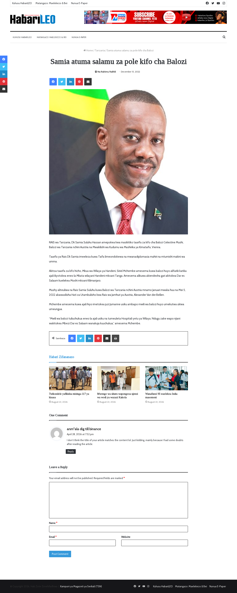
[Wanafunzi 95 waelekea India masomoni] (166, 378)
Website (125, 536)
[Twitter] (62, 81)
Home (89, 50)
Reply (71, 451)
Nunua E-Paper (79, 3)
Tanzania (100, 50)
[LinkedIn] (70, 81)
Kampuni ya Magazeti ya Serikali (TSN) (81, 586)
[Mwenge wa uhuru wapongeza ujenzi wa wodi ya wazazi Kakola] (118, 378)
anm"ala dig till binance (84, 429)
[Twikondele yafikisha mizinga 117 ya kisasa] (70, 378)
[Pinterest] (79, 81)
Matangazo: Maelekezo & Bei (51, 3)
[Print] (115, 338)
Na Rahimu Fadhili (107, 71)
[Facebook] (53, 81)
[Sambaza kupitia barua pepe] (88, 81)
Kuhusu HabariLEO (22, 3)
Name (53, 522)
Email (52, 536)
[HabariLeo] (32, 19)
